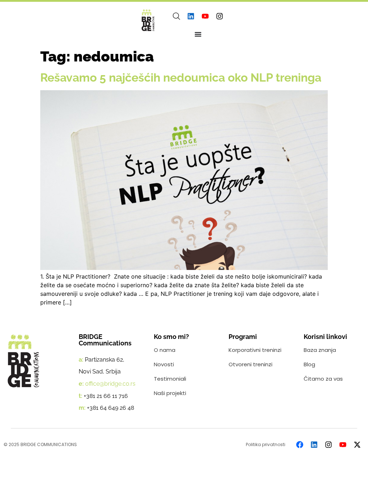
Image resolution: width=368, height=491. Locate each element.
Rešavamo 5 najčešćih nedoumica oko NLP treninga (180, 77)
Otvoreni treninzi (250, 364)
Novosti (164, 364)
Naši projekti (170, 393)
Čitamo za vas (323, 378)
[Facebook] (300, 444)
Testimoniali (170, 378)
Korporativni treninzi (255, 350)
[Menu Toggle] (198, 34)
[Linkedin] (191, 16)
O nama (164, 350)
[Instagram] (219, 16)
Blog (309, 364)
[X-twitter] (357, 444)
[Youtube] (205, 16)
